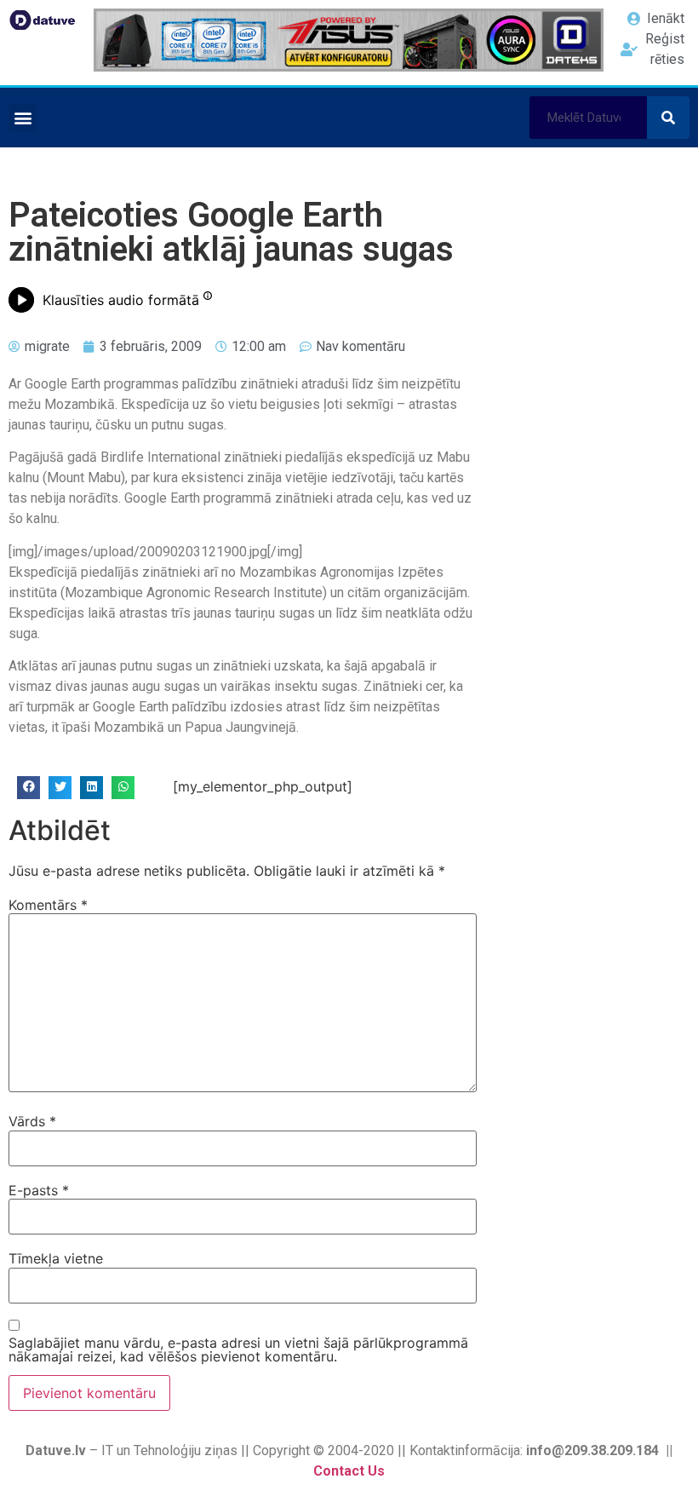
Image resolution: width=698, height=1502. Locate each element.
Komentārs (48, 905)
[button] (23, 118)
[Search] (668, 117)
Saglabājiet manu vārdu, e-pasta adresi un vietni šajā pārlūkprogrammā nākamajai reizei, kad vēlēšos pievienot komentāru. (238, 1349)
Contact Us (349, 1471)
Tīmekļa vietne (56, 1258)
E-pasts (39, 1190)
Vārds (32, 1121)
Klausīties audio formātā (121, 299)
